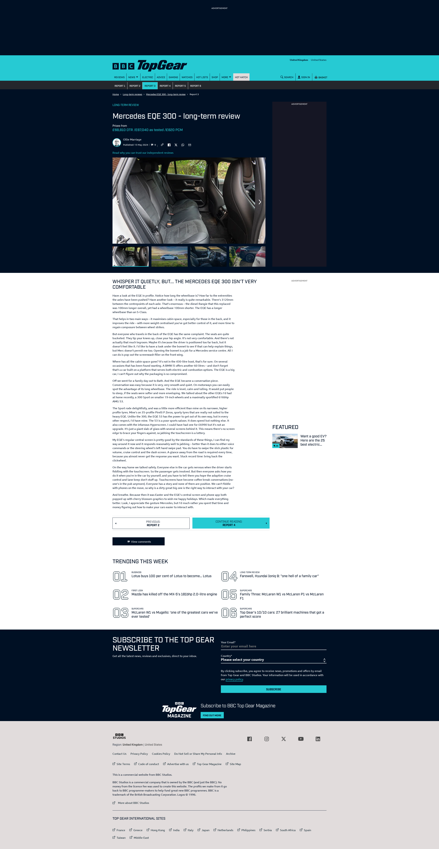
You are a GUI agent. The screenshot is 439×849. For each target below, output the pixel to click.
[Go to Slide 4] (247, 256)
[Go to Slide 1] (130, 256)
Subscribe (273, 689)
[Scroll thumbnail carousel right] (260, 255)
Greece (138, 830)
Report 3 (150, 85)
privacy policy (234, 679)
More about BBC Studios (130, 803)
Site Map (235, 764)
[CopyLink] (162, 145)
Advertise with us (178, 764)
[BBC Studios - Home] (121, 736)
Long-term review (125, 104)
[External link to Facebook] (249, 738)
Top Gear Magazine (209, 764)
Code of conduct (148, 764)
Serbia (268, 830)
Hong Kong (158, 830)
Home (115, 94)
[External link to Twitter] (283, 738)
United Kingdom (299, 59)
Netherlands (225, 830)
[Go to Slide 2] (169, 256)
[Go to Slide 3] (208, 256)
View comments (141, 542)
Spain (307, 830)
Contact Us (119, 753)
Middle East (141, 837)
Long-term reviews (132, 94)
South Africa (288, 830)
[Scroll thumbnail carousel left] (251, 255)
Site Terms (123, 764)
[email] (189, 144)
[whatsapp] (182, 144)
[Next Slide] (260, 202)
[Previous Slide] (117, 202)
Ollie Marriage (132, 139)
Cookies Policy (161, 753)
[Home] (154, 65)
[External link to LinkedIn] (317, 738)
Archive (230, 753)
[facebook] (169, 144)
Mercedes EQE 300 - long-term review (166, 94)
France (121, 830)
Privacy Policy (139, 753)
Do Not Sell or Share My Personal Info (198, 753)
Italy (190, 830)
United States (319, 59)
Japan (205, 830)
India (176, 830)
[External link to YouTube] (300, 738)
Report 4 (165, 85)
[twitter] (176, 144)
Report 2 (134, 85)
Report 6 (195, 85)
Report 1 (120, 85)
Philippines (248, 830)
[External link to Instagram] (266, 738)
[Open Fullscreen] (260, 238)
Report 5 (180, 85)
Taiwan (121, 837)
